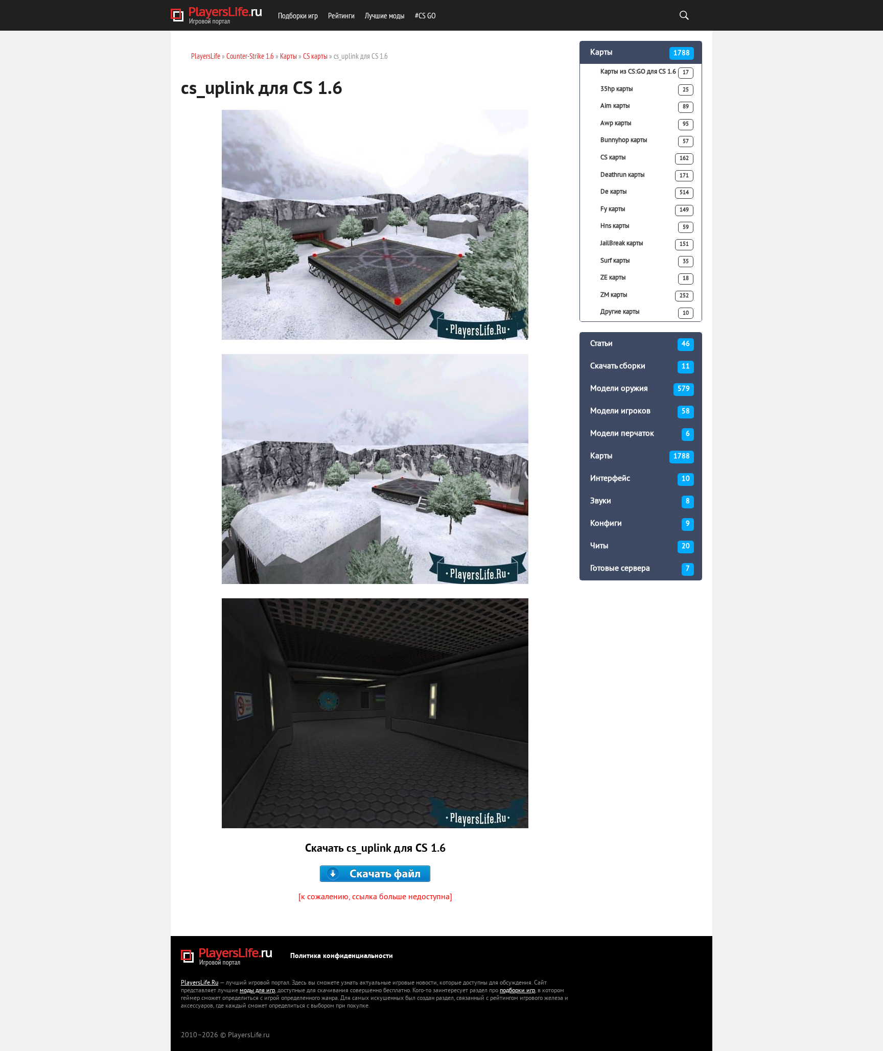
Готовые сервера (640, 569)
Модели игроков (640, 411)
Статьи (640, 344)
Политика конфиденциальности (341, 956)
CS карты (644, 158)
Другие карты (644, 312)
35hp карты (644, 89)
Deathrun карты (644, 175)
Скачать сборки (640, 366)
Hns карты (644, 226)
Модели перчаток (640, 434)
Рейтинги (341, 15)
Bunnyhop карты (644, 140)
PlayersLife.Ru (199, 983)
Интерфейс (640, 479)
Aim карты (644, 106)
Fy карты (644, 209)
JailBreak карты (644, 244)
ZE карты (644, 278)
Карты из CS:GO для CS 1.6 (644, 72)
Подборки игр (298, 15)
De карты (644, 192)
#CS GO (425, 15)
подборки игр (517, 991)
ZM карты (644, 295)
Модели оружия (640, 389)
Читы (640, 546)
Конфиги (640, 524)
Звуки (640, 501)
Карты (640, 53)
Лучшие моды (385, 15)
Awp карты (644, 124)
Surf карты (644, 261)
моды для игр (257, 991)
